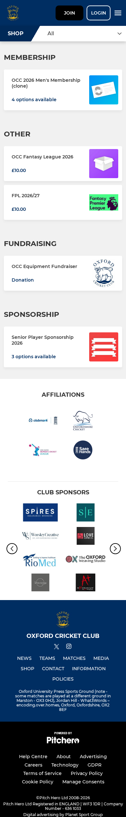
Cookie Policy (37, 782)
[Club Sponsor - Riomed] (40, 560)
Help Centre (33, 756)
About (64, 756)
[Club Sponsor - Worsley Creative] (40, 537)
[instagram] (69, 647)
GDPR (94, 765)
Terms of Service (42, 773)
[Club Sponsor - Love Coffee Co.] (86, 537)
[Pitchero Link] (63, 742)
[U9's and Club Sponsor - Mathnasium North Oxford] (86, 584)
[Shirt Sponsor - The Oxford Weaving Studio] (86, 560)
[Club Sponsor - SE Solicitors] (86, 513)
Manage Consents (83, 782)
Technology (65, 765)
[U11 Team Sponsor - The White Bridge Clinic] (40, 584)
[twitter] (56, 647)
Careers (33, 765)
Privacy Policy (87, 773)
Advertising (93, 756)
